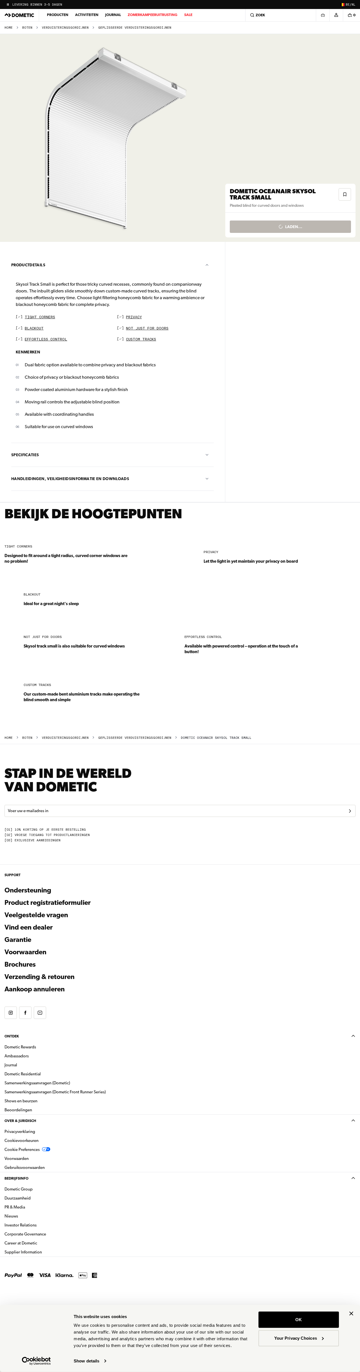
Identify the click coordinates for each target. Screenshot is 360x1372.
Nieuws (28, 1216)
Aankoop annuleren (34, 989)
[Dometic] (19, 15)
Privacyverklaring (19, 1131)
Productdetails (28, 265)
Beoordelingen (18, 1109)
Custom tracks (141, 339)
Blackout (34, 328)
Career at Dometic (38, 1243)
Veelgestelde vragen (36, 915)
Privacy (134, 317)
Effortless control (46, 339)
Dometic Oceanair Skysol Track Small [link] (216, 737)
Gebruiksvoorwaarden (24, 1167)
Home (8, 27)
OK (298, 1319)
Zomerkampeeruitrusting (152, 15)
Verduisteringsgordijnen (65, 27)
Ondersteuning (27, 890)
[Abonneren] (350, 811)
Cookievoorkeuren (21, 1140)
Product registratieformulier (47, 903)
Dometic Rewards (20, 1047)
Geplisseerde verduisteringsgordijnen (134, 27)
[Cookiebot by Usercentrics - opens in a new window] (36, 1361)
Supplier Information (23, 1252)
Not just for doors (147, 328)
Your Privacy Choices (295, 1337)
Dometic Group (36, 1189)
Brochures (50, 964)
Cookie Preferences (22, 1149)
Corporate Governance (43, 1234)
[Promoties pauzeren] (7, 4)
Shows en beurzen (20, 1100)
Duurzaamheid (17, 1198)
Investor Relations (38, 1225)
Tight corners (40, 317)
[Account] (336, 15)
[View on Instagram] (10, 1013)
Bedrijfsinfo (16, 1178)
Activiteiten (86, 15)
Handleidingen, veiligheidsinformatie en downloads (70, 478)
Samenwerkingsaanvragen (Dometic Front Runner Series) (55, 1091)
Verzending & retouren (39, 977)
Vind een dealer (28, 927)
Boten (27, 27)
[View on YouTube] (40, 1013)
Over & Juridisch (20, 1121)
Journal (113, 15)
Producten (57, 15)
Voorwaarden (25, 952)
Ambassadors (16, 1055)
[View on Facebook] (25, 1013)
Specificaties (25, 455)
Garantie (17, 940)
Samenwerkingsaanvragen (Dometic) (37, 1082)
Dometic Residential (40, 1073)
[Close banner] (351, 1314)
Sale (188, 15)
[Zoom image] (115, 138)
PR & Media (32, 1207)
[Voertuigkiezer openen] (322, 15)
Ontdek (11, 1036)
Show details (86, 1361)
